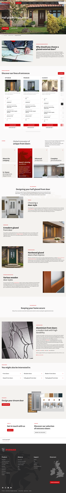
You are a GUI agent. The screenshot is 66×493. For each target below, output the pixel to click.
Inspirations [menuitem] (40, 2)
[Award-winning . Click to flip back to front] (30, 150)
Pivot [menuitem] (30, 2)
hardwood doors (31, 209)
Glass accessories (40, 354)
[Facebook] (3, 488)
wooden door (16, 282)
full (46, 340)
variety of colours (20, 234)
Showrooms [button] (62, 2)
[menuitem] (18, 3)
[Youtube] (11, 488)
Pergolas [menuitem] (34, 2)
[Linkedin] (8, 488)
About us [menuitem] (47, 2)
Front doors (5, 35)
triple (48, 340)
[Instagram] (5, 488)
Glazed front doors (10, 35)
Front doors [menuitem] (24, 2)
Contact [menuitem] (52, 2)
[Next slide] (62, 104)
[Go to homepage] (6, 3)
